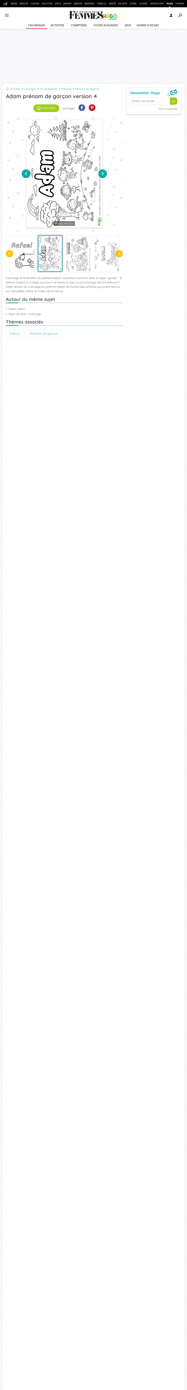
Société (122, 3)
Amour (78, 3)
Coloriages (36, 25)
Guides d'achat (148, 25)
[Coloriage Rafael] (21, 253)
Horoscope (157, 3)
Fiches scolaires (106, 25)
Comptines (79, 25)
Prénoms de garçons (87, 89)
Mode (14, 3)
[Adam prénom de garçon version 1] (78, 253)
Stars (133, 3)
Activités (57, 25)
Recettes (47, 3)
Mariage (90, 3)
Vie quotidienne (48, 89)
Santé (112, 3)
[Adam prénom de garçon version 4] (50, 253)
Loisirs (143, 3)
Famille (101, 3)
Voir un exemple (167, 108)
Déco (58, 3)
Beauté (24, 3)
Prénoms (66, 89)
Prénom (15, 333)
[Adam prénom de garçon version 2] (106, 253)
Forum (179, 3)
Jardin (67, 3)
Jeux (128, 25)
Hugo (169, 3)
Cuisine (34, 3)
